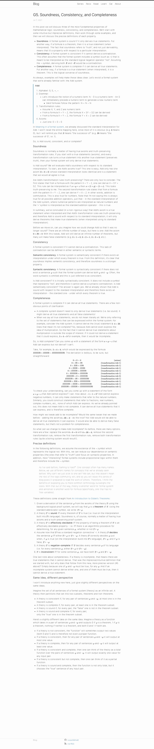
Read (96, 4)
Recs (88, 4)
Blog (36, 4)
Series (80, 4)
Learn (104, 4)
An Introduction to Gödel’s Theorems (91, 498)
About (118, 4)
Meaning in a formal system (50, 127)
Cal (110, 4)
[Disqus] (77, 704)
